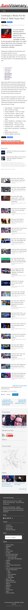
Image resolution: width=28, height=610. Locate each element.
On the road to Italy (12, 557)
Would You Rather (10, 593)
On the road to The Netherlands (15, 558)
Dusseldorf (11, 164)
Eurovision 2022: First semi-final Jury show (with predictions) (18, 355)
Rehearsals (10, 575)
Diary (9, 571)
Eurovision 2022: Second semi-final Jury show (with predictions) (19, 229)
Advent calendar (9, 544)
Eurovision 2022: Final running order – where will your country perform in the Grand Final (17, 198)
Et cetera (8, 552)
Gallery (7, 562)
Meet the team (9, 528)
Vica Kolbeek (14, 287)
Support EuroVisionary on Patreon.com (13, 142)
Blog (7, 548)
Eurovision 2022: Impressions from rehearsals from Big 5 (18, 365)
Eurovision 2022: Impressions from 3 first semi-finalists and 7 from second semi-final (18, 240)
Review (7, 588)
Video (7, 591)
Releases (8, 586)
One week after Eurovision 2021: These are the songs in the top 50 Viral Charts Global (18, 259)
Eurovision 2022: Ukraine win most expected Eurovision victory (18, 325)
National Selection (14, 162)
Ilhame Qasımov (15, 165)
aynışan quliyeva (4, 164)
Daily (4, 394)
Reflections (8, 585)
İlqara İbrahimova (23, 165)
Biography (8, 546)
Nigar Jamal (12, 166)
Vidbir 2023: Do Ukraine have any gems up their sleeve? (17, 282)
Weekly (8, 394)
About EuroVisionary (10, 529)
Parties (9, 572)
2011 (22, 162)
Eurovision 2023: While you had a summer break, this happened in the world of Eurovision (16, 158)
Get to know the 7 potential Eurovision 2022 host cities (18, 292)
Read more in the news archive (20, 385)
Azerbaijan (8, 26)
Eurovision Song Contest (11, 555)
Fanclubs (8, 560)
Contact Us (8, 525)
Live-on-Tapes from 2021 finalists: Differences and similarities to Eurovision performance (17, 271)
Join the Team (9, 526)
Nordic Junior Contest (11, 582)
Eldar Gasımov (17, 164)
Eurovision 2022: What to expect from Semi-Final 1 (17, 345)
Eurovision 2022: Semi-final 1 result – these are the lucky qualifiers (18, 335)
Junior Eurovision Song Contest (13, 565)
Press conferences (12, 574)
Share (10, 22)
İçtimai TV (9, 165)
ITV (1, 166)
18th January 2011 (5, 162)
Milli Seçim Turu (6, 166)
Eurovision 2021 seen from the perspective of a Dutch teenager (19, 250)
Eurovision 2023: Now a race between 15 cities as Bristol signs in (18, 314)
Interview (8, 563)
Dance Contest (9, 551)
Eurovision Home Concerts (12, 554)
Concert (8, 549)
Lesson (7, 566)
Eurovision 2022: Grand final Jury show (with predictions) (18, 188)
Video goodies (11, 577)
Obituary (8, 583)
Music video (9, 579)
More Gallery (22, 489)
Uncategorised (9, 589)
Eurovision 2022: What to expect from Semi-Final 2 (17, 220)
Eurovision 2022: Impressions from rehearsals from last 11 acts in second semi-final (18, 374)
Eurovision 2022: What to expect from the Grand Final (18, 179)
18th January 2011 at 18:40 (14, 25)
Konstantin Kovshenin (18, 605)
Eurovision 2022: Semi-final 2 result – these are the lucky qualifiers (18, 210)
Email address (4, 391)
